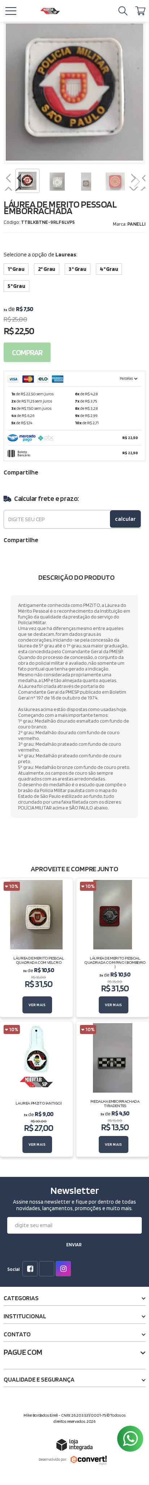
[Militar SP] (50, 11)
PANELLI (136, 224)
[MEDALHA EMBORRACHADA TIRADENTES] (112, 1089)
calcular (125, 518)
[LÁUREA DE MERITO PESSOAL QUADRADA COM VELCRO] (36, 947)
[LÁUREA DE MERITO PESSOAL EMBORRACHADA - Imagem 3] (86, 182)
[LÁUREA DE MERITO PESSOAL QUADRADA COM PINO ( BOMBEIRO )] (112, 947)
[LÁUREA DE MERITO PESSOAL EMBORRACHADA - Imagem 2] (57, 182)
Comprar (27, 352)
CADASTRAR (74, 1245)
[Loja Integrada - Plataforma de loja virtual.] (74, 1445)
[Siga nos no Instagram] (64, 1269)
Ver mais (37, 1004)
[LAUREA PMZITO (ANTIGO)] (36, 1089)
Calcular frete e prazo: (46, 498)
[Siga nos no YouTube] (48, 1269)
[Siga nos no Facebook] (31, 1269)
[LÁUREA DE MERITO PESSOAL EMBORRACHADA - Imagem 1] (27, 181)
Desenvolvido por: (53, 1459)
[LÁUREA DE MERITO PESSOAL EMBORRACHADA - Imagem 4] (115, 182)
